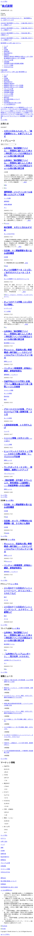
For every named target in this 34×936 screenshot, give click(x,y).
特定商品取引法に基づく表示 (12, 102)
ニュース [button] (6, 116)
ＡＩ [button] (14, 111)
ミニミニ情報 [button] (9, 111)
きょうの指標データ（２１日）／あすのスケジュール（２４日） (18, 272)
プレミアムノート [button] (14, 116)
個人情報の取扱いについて (12, 99)
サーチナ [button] (18, 111)
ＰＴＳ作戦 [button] (16, 114)
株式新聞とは (5, 43)
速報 (5, 76)
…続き (25, 182)
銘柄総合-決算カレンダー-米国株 (15, 58)
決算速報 (3, 866)
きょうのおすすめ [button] (10, 112)
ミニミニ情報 (8, 444)
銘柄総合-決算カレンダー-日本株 (13, 85)
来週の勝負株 (8, 204)
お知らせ (3, 71)
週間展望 (6, 201)
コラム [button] (24, 111)
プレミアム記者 (8, 88)
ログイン (18, 43)
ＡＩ (5, 207)
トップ (6, 75)
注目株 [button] (18, 112)
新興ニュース (8, 361)
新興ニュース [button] (24, 114)
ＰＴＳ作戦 (7, 311)
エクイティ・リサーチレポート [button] (10, 109)
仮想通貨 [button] (22, 116)
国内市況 (6, 396)
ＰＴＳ (6, 600)
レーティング (8, 308)
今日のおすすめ (8, 95)
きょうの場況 (8, 393)
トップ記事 (7, 198)
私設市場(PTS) (8, 82)
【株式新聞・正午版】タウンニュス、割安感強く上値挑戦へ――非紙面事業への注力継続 (18, 483)
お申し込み (12, 43)
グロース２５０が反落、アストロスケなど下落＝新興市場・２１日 (18, 411)
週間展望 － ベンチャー (11, 374)
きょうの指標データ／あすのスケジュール (16, 279)
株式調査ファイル (9, 343)
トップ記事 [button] (4, 107)
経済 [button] (27, 111)
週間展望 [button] (21, 107)
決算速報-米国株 (19, 63)
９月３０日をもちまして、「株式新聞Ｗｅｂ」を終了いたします (18, 133)
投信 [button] (20, 109)
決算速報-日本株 (9, 63)
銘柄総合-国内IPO (9, 56)
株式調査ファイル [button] (13, 107)
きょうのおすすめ (9, 233)
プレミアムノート (9, 473)
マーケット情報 (8, 94)
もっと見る (4, 1)
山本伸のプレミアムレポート (12, 660)
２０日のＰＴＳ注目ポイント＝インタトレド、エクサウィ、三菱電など (18, 609)
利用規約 (6, 101)
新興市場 (6, 80)
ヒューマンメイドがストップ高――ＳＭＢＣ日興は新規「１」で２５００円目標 (18, 454)
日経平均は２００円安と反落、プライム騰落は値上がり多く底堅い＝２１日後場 (18, 384)
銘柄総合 (3, 860)
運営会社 (6, 97)
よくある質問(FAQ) (9, 104)
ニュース (6, 431)
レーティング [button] (28, 107)
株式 (5, 399)
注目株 (6, 78)
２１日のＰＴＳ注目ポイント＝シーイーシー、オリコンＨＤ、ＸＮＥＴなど (18, 590)
